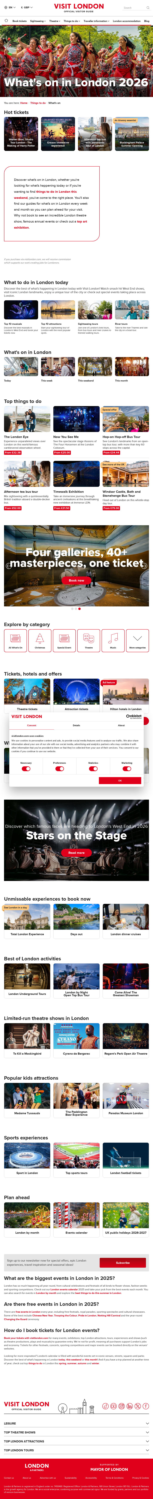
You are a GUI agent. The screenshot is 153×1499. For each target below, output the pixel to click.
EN (10, 7)
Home (23, 103)
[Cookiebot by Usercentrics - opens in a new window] (128, 716)
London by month (46, 1293)
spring (62, 1363)
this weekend (73, 1360)
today (62, 1360)
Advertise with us (48, 1478)
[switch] (59, 768)
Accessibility (91, 1478)
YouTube (113, 1406)
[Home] (6, 21)
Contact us (9, 1478)
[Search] (148, 7)
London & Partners (37, 1467)
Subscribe (123, 1263)
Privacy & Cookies (140, 1478)
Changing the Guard (15, 1319)
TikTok (105, 1406)
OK (120, 780)
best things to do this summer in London (98, 1293)
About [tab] (121, 725)
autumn (82, 1363)
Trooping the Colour (65, 1315)
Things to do (38, 103)
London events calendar (64, 1289)
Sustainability (71, 1478)
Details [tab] (76, 725)
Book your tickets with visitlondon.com (26, 1338)
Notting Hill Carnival (109, 1315)
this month (91, 1360)
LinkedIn (130, 1406)
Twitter (138, 1406)
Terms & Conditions (115, 1478)
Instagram (121, 1406)
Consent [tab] (31, 725)
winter (95, 1363)
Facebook (146, 1406)
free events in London (28, 1312)
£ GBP (25, 7)
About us (27, 1478)
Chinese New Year (42, 1315)
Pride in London (87, 1315)
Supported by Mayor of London (109, 1467)
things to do (35, 1363)
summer (71, 1363)
